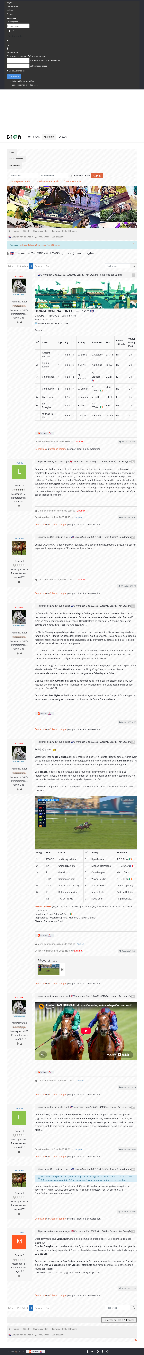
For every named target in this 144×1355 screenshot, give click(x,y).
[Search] (8, 44)
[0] (86, 294)
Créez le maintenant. (37, 56)
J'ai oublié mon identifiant (23, 80)
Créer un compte (72, 181)
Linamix (19, 276)
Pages (9, 2)
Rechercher (17, 36)
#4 (133, 606)
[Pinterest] (98, 1351)
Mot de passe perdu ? (21, 181)
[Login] (8, 48)
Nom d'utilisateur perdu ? (48, 181)
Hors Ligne (19, 297)
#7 (133, 1107)
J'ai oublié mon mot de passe (25, 84)
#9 (133, 1231)
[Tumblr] (103, 1351)
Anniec (80, 943)
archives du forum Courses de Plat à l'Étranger (40, 244)
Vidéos (10, 10)
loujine (19, 463)
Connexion (13, 76)
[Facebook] (87, 1351)
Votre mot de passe (38, 65)
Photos (10, 14)
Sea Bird (19, 538)
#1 (133, 275)
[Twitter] (92, 1351)
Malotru (19, 1233)
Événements (12, 6)
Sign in (97, 176)
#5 (133, 742)
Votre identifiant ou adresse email (45, 60)
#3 (133, 537)
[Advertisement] (72, 110)
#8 (133, 1169)
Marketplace (12, 21)
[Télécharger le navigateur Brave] (35, 1351)
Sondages (11, 17)
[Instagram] (107, 1351)
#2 (133, 461)
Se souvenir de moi (17, 70)
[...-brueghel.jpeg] (86, 822)
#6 (133, 996)
